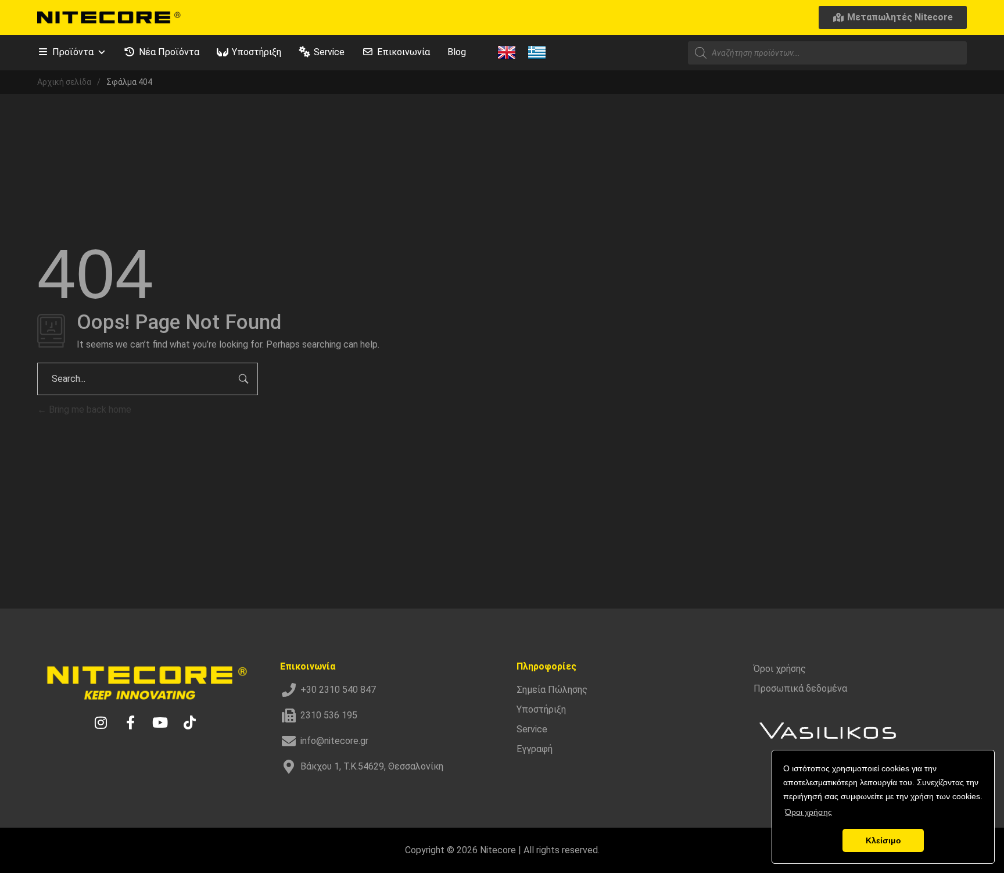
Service (329, 52)
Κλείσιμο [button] (883, 840)
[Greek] (537, 51)
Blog (456, 52)
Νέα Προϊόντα (169, 52)
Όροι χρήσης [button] (808, 812)
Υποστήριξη (256, 52)
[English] (506, 51)
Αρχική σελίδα (64, 82)
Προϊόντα (73, 52)
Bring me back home (88, 409)
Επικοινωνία (403, 52)
